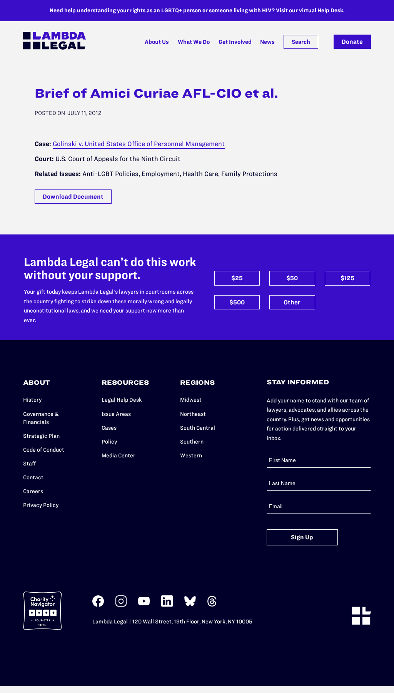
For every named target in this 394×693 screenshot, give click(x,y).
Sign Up (302, 537)
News (267, 42)
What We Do (194, 42)
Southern (192, 442)
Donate (352, 41)
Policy (109, 442)
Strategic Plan (41, 436)
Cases (109, 428)
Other (292, 302)
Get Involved (235, 42)
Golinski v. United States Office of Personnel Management (139, 143)
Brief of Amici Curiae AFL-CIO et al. (156, 93)
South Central (197, 428)
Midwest (191, 400)
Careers (33, 491)
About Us (157, 42)
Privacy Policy (40, 505)
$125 (347, 278)
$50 (292, 278)
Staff (29, 463)
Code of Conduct (43, 450)
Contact (33, 477)
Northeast (193, 414)
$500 (237, 302)
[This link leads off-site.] (98, 605)
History (32, 400)
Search (301, 42)
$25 (237, 278)
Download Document (73, 196)
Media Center (118, 455)
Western (191, 455)
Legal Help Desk (122, 400)
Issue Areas (116, 414)
